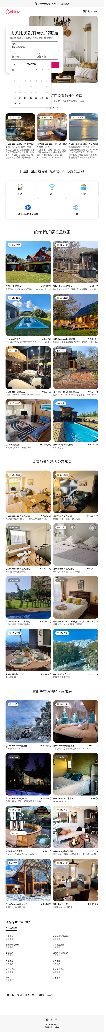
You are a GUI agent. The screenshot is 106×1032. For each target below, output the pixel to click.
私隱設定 (49, 1027)
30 (14, 103)
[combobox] (34, 47)
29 (47, 98)
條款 (57, 1027)
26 (31, 98)
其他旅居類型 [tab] (11, 928)
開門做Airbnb (90, 11)
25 (25, 98)
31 (20, 103)
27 (36, 98)
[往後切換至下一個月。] (46, 64)
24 (20, 98)
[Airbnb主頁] (13, 11)
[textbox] (22, 56)
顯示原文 (65, 3)
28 (41, 98)
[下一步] (57, 108)
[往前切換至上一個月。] (15, 64)
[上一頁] (47, 108)
